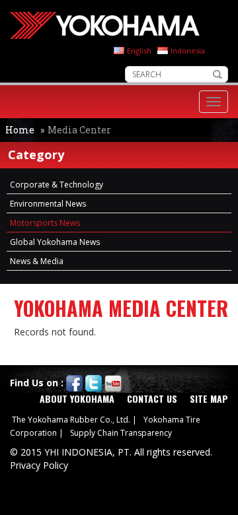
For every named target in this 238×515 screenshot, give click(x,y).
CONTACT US (152, 398)
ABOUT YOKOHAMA (77, 398)
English (139, 50)
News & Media (36, 261)
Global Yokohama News (55, 242)
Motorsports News (45, 222)
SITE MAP (209, 398)
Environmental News (48, 203)
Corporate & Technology (56, 184)
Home (19, 129)
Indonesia (188, 50)
